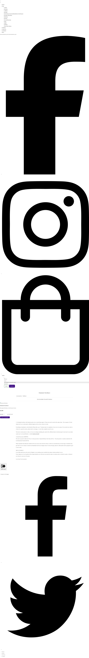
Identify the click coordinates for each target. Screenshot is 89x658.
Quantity (1, 414)
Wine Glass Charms (7, 26)
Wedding (5, 24)
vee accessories (19, 395)
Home (3, 4)
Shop (3, 6)
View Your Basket (40, 399)
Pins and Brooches (7, 20)
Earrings (5, 12)
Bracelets (6, 9)
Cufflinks (6, 10)
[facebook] (45, 174)
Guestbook (4, 30)
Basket (6, 386)
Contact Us (4, 29)
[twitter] (45, 649)
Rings (5, 21)
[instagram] (45, 273)
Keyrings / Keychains (8, 15)
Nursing (5, 18)
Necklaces (6, 16)
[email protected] (36, 433)
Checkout (12, 386)
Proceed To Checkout (48, 399)
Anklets (5, 7)
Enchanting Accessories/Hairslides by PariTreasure (13, 13)
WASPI (5, 23)
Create (7, 474)
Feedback (4, 27)
